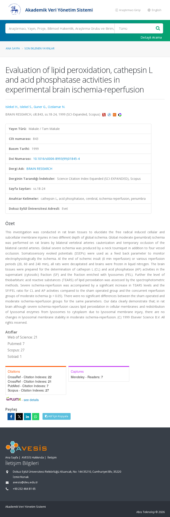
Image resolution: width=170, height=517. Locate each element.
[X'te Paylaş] (19, 416)
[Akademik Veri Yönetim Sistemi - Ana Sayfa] (14, 10)
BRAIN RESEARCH (39, 168)
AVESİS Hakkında (33, 457)
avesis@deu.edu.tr (25, 482)
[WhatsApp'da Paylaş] (35, 416)
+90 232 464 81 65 (24, 489)
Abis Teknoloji (145, 512)
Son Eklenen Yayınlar (39, 48)
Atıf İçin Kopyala (58, 416)
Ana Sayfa (13, 48)
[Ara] (158, 28)
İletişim (52, 457)
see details (31, 400)
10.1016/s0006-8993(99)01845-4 (56, 159)
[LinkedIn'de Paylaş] (27, 416)
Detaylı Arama (151, 37)
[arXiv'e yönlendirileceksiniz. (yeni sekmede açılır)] (104, 114)
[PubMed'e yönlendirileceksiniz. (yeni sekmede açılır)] (110, 114)
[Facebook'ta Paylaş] (11, 416)
